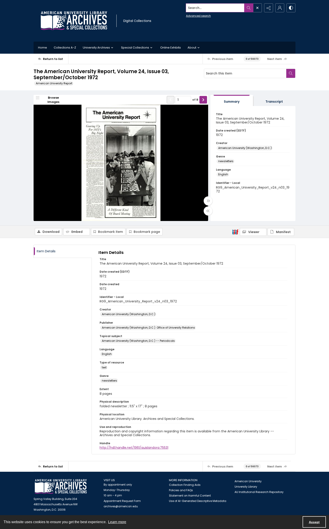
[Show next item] (203, 100)
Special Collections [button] (135, 47)
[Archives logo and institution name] (74, 21)
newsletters (225, 161)
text (104, 367)
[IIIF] (235, 232)
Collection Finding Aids (185, 485)
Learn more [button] (117, 522)
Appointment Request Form (122, 501)
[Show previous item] (170, 100)
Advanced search (198, 16)
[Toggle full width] (208, 200)
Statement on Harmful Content (190, 495)
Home (42, 47)
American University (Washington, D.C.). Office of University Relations (148, 327)
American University (248, 481)
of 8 (195, 100)
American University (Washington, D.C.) (245, 148)
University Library (246, 487)
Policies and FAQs (181, 490)
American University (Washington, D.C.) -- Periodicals (138, 341)
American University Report (54, 83)
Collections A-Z (65, 47)
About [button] (192, 47)
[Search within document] (290, 73)
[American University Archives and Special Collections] (61, 486)
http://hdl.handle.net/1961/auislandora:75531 (134, 447)
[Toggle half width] (208, 210)
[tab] (231, 100)
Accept (314, 522)
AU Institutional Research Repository (259, 492)
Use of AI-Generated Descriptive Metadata (197, 501)
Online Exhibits (170, 47)
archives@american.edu (121, 506)
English (223, 174)
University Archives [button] (96, 47)
